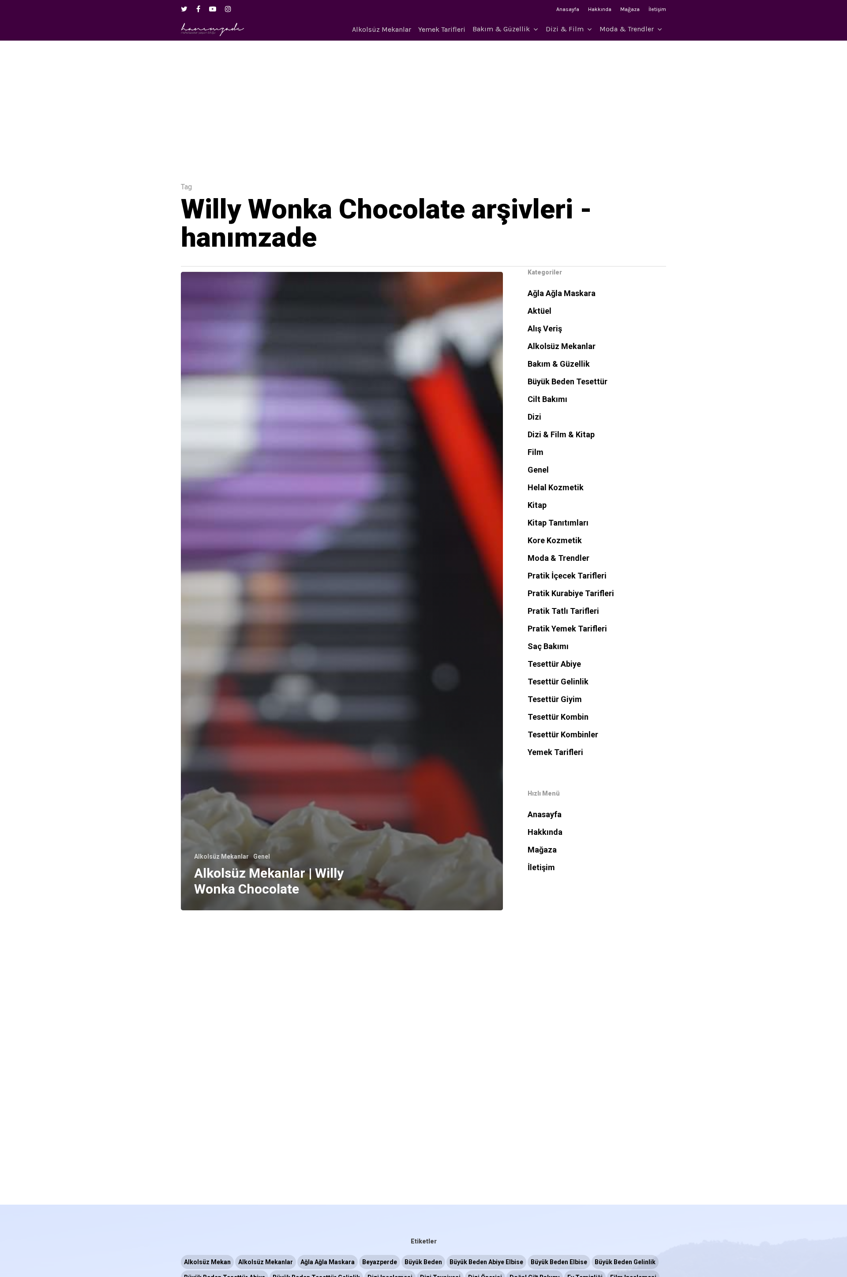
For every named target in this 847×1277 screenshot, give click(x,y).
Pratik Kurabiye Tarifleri (571, 593)
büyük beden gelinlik (625, 1262)
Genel (261, 856)
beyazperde (379, 1262)
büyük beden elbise (559, 1262)
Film (535, 452)
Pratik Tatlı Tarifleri (563, 611)
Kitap (537, 505)
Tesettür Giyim (555, 699)
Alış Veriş (545, 328)
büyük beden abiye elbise (486, 1262)
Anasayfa (567, 9)
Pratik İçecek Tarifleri (567, 575)
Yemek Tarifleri (441, 29)
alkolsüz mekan (207, 1262)
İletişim (657, 9)
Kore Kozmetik (555, 540)
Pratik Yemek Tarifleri (567, 628)
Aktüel (539, 310)
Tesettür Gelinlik (558, 681)
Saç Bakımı (548, 646)
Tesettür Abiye (554, 664)
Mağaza (630, 9)
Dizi (534, 416)
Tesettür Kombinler (563, 734)
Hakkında (599, 9)
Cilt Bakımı (547, 399)
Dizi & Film (565, 29)
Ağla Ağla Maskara (562, 293)
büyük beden (423, 1262)
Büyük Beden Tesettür (567, 381)
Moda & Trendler (627, 29)
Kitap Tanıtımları (558, 522)
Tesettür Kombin (558, 716)
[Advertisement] (423, 102)
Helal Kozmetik (556, 487)
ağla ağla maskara (327, 1262)
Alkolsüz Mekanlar (381, 29)
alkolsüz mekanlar (265, 1262)
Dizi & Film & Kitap (561, 434)
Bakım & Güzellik (501, 29)
